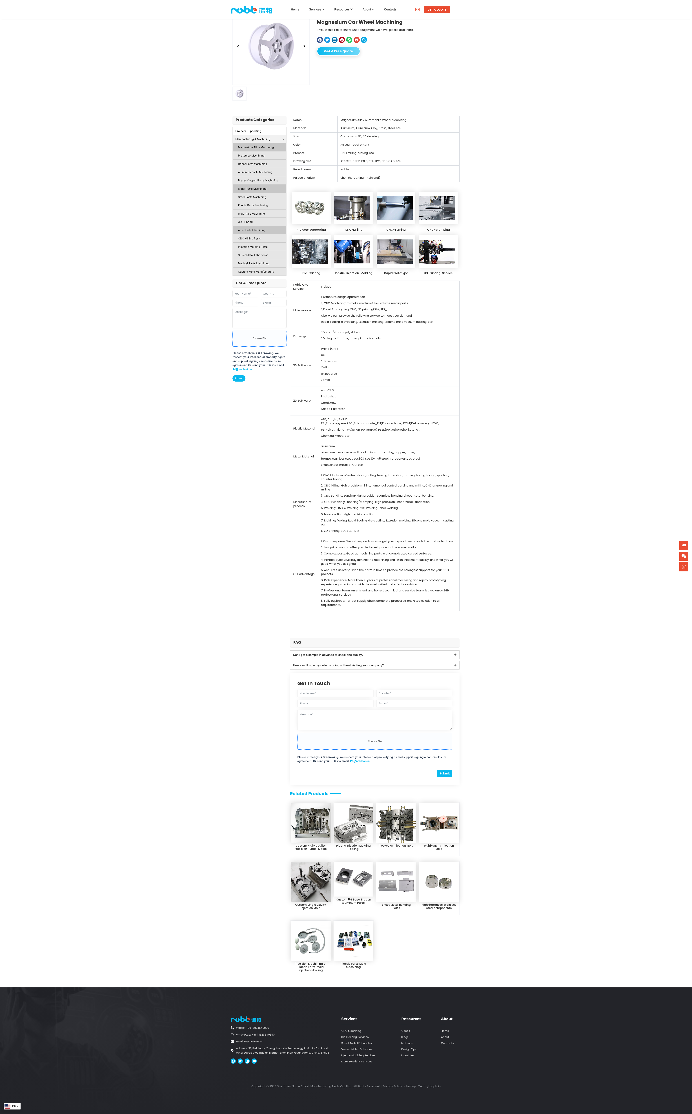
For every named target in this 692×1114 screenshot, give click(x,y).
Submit (238, 378)
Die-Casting (311, 273)
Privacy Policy (392, 1086)
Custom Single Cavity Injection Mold (310, 906)
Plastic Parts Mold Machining (353, 965)
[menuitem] (317, 9)
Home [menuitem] (295, 9)
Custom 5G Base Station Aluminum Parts (353, 901)
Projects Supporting (311, 230)
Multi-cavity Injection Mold (439, 847)
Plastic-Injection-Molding (353, 273)
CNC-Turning (396, 230)
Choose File (259, 338)
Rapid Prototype (396, 273)
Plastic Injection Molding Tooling (353, 847)
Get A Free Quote (338, 51)
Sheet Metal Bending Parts (396, 906)
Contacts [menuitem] (390, 9)
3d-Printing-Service (438, 273)
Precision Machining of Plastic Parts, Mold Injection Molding (311, 967)
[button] (237, 46)
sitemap (410, 1086)
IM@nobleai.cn (242, 369)
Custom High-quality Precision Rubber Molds (310, 847)
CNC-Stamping (438, 230)
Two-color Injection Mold (396, 845)
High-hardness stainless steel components (439, 906)
